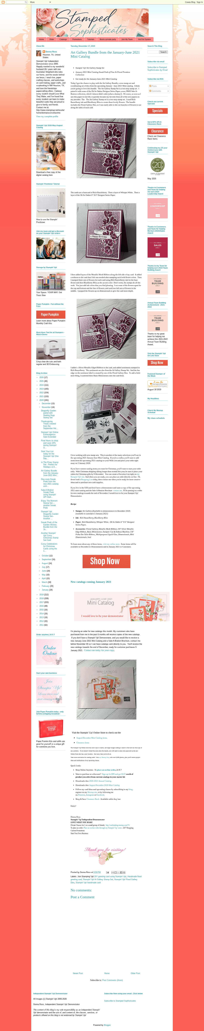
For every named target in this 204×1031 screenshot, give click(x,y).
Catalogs (63, 39)
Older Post (135, 973)
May (44, 575)
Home (41, 39)
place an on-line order (106, 770)
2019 (41, 594)
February (46, 586)
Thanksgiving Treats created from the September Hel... (49, 425)
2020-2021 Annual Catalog (100, 781)
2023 (41, 389)
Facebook (100, 795)
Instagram (90, 795)
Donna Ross (51, 52)
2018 (41, 598)
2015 (41, 610)
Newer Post (78, 973)
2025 (41, 381)
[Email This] (112, 872)
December (46, 403)
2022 (41, 392)
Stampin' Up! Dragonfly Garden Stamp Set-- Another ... (49, 515)
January (45, 590)
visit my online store (111, 544)
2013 (41, 617)
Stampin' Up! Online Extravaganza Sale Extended (49, 434)
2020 (41, 400)
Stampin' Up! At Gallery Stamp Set (98, 879)
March (45, 582)
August (45, 563)
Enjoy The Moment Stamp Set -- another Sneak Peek (49, 504)
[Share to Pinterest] (124, 872)
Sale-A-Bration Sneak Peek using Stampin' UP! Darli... (48, 493)
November (46, 407)
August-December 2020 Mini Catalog (104, 785)
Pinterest (81, 795)
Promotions (77, 39)
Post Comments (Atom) (112, 980)
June (44, 571)
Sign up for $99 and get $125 (114, 774)
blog (130, 789)
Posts (154, 86)
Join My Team (127, 39)
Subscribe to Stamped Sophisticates (120, 1001)
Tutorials (90, 39)
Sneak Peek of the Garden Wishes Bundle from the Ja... (49, 525)
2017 (41, 602)
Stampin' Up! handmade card (88, 882)
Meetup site (92, 792)
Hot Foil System (144, 39)
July (44, 567)
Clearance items (82, 743)
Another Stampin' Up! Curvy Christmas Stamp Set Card (49, 536)
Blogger (107, 1025)
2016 (41, 606)
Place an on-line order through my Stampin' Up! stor (102, 828)
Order (51, 39)
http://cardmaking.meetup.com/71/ (118, 825)
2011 (41, 625)
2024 (41, 385)
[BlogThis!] (115, 872)
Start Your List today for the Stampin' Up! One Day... (50, 455)
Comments (156, 91)
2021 (41, 396)
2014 (41, 613)
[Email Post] (107, 872)
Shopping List (86, 479)
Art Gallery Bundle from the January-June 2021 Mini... (50, 473)
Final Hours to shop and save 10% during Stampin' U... (49, 444)
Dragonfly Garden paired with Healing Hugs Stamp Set (48, 414)
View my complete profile (47, 116)
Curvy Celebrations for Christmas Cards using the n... (49, 547)
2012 (41, 621)
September (47, 559)
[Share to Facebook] (121, 872)
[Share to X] (118, 872)
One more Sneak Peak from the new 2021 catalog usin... (49, 482)
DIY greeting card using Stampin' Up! (110, 876)
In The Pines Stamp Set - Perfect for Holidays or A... (49, 464)
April (44, 578)
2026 (41, 377)
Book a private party (108, 39)
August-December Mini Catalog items (91, 738)
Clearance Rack (92, 799)
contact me (117, 490)
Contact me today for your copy (99, 650)
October (45, 556)
